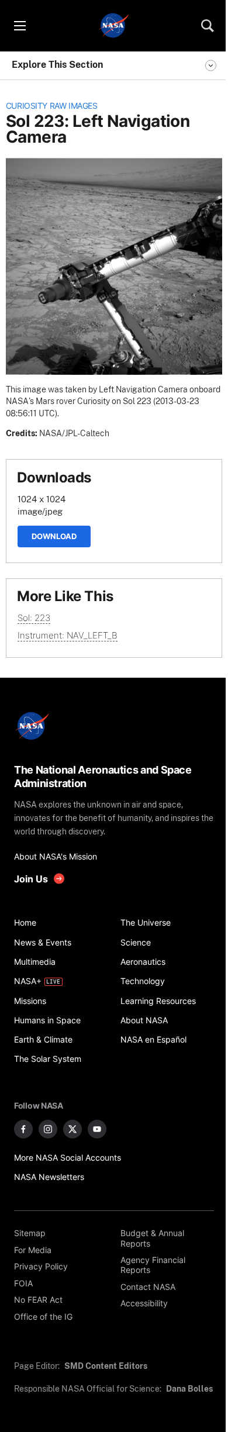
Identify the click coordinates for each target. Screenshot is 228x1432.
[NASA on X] (72, 1129)
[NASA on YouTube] (97, 1129)
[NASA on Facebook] (23, 1129)
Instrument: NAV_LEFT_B (68, 635)
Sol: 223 (34, 617)
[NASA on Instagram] (48, 1129)
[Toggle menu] (19, 25)
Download (54, 536)
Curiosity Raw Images (52, 106)
